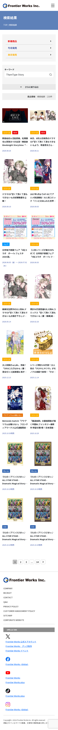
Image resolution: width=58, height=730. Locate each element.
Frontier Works (13, 677)
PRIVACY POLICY (10, 606)
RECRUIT (7, 592)
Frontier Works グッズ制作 (19, 646)
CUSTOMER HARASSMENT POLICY (19, 611)
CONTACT (8, 597)
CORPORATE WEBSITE (13, 620)
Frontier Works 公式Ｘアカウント (21, 641)
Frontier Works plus (15, 682)
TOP (5, 24)
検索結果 (13, 24)
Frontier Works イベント (17, 650)
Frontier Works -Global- (17, 664)
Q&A (5, 602)
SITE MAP (7, 615)
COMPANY (8, 588)
